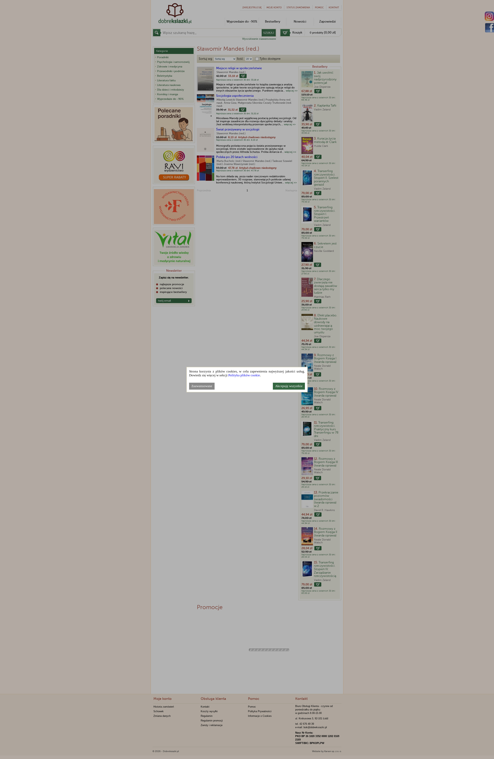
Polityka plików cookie (244, 375)
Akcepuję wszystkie (289, 386)
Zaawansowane (201, 386)
